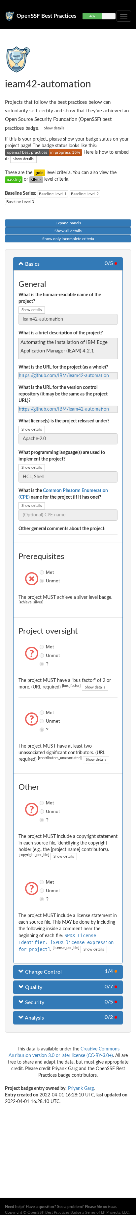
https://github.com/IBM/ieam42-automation (64, 375)
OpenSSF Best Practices (46, 16)
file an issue (106, 1207)
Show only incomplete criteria (68, 239)
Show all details (68, 231)
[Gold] (39, 172)
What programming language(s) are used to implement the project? (61, 455)
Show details (54, 128)
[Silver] (36, 179)
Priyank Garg (81, 1088)
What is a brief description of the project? (60, 333)
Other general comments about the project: (62, 529)
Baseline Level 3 (20, 202)
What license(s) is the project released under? (63, 421)
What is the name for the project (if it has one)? (63, 494)
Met (42, 572)
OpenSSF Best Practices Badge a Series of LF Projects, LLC (78, 1212)
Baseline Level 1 (53, 194)
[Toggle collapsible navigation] (124, 16)
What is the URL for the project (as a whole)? (63, 367)
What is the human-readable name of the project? (59, 298)
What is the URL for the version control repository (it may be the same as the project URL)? (63, 394)
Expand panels (68, 223)
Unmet (42, 580)
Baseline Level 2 (85, 194)
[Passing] (13, 179)
